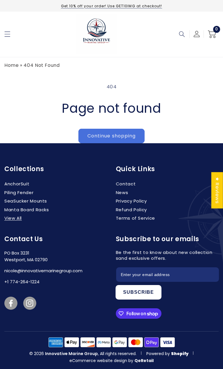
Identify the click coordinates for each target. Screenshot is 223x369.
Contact (126, 184)
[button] (7, 34)
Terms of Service (135, 218)
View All (13, 218)
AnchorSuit (16, 184)
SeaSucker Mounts (25, 201)
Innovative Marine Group (71, 354)
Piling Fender (18, 192)
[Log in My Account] (197, 34)
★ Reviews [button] (217, 190)
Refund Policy (131, 210)
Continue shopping (111, 135)
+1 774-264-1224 (21, 282)
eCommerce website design (98, 360)
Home (11, 65)
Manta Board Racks (26, 210)
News (122, 192)
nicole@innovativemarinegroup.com (43, 271)
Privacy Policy (131, 201)
